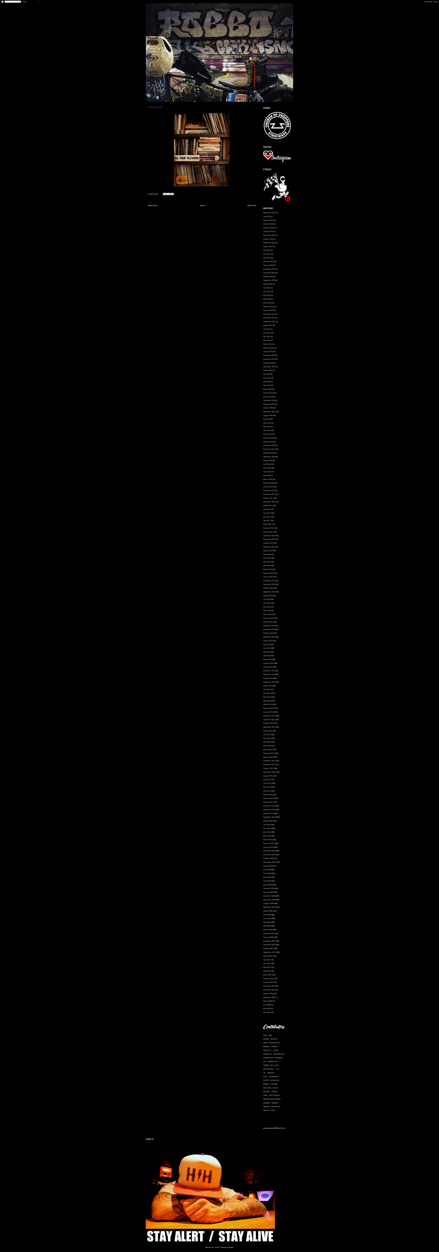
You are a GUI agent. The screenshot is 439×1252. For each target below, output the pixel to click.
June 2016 (267, 558)
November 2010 (269, 810)
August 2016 (267, 550)
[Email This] (164, 194)
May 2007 (266, 967)
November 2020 (269, 359)
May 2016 (266, 562)
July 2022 (266, 288)
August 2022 (267, 284)
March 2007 (267, 975)
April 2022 (266, 299)
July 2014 (266, 644)
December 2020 (269, 355)
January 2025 (268, 220)
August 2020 (267, 370)
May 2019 (266, 427)
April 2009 (266, 881)
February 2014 (268, 663)
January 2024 (268, 231)
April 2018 (266, 475)
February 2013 (268, 708)
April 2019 (266, 430)
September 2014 (269, 637)
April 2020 (266, 385)
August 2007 (267, 956)
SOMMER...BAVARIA (270, 1103)
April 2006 (266, 1012)
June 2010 (267, 828)
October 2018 (268, 453)
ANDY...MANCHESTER (271, 1043)
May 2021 (266, 336)
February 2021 (268, 348)
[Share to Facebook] (170, 194)
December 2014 (269, 626)
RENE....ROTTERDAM (271, 1095)
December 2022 (269, 269)
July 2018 (266, 464)
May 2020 (266, 382)
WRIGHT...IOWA (269, 1110)
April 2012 (266, 746)
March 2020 (267, 389)
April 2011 (266, 791)
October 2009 (268, 858)
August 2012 (267, 731)
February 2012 (268, 753)
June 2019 (267, 423)
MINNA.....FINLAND (270, 1084)
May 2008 (266, 922)
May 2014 (266, 652)
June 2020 (267, 378)
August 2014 (267, 641)
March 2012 (267, 749)
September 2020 (269, 367)
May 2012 (266, 742)
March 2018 (267, 479)
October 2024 (268, 224)
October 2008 (268, 903)
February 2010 (268, 843)
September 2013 (269, 682)
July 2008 (266, 915)
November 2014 (269, 629)
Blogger (230, 1247)
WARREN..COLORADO (271, 1107)
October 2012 (268, 723)
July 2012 (266, 734)
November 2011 (269, 764)
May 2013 (266, 697)
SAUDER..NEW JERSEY (272, 1099)
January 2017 (268, 532)
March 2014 (267, 659)
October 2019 (268, 408)
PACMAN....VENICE (270, 1091)
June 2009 (267, 873)
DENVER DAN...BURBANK (272, 1058)
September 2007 (269, 952)
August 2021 (267, 325)
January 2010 (268, 847)
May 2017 (266, 517)
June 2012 (267, 738)
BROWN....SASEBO (270, 1046)
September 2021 (269, 321)
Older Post (251, 205)
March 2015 (267, 614)
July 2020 (266, 374)
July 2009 (266, 869)
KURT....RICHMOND (270, 1076)
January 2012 (268, 757)
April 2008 (266, 926)
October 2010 (268, 813)
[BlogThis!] (166, 194)
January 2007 (268, 982)
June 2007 (267, 963)
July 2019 (266, 419)
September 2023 (269, 243)
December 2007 (269, 941)
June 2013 (267, 693)
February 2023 (268, 261)
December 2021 (269, 314)
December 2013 (269, 671)
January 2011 (268, 802)
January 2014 (268, 667)
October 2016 (268, 543)
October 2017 (268, 498)
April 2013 (266, 701)
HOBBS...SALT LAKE (270, 1065)
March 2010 (267, 840)
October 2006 (268, 993)
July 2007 (266, 960)
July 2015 (266, 599)
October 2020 (268, 363)
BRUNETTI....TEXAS (270, 1050)
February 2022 (268, 306)
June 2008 (267, 918)
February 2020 (268, 393)
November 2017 (269, 494)
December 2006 (269, 986)
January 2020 (268, 397)
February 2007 (268, 978)
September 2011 (269, 772)
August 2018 (267, 460)
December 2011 (269, 761)
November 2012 (269, 719)
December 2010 (269, 806)
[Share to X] (168, 194)
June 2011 (267, 783)
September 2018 (269, 457)
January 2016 (268, 577)
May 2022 (266, 295)
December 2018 (269, 445)
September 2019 (269, 412)
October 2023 (268, 239)
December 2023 (269, 235)
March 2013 (267, 704)
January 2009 (268, 892)
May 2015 (266, 607)
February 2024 (268, 228)
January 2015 (268, 622)
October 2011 (268, 768)
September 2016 (269, 547)
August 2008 (267, 911)
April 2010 (266, 836)
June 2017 (267, 513)
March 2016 (267, 569)
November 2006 (269, 990)
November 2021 (269, 318)
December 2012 (269, 716)
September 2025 (269, 213)
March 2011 (267, 795)
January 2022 (268, 310)
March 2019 (267, 434)
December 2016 (269, 535)
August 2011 (267, 776)
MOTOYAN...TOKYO (270, 1088)
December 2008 (269, 896)
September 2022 (269, 280)
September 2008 (269, 907)
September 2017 (269, 502)
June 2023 (267, 254)
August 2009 (267, 866)
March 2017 (267, 524)
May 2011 (266, 787)
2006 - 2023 (267, 1035)
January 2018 (268, 487)
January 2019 (268, 442)
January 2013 (268, 712)
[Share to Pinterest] (173, 194)
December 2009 (269, 851)
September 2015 (269, 592)
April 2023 (266, 258)
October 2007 (268, 948)
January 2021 (268, 351)
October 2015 (268, 588)
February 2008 (268, 933)
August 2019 (267, 415)
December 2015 (269, 580)
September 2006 (269, 997)
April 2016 (266, 565)
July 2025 (266, 216)
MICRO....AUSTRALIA (271, 1080)
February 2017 (268, 528)
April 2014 (266, 656)
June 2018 (267, 468)
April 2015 (266, 610)
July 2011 (266, 779)
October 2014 (268, 633)
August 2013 (267, 686)
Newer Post (152, 205)
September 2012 (269, 727)
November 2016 (269, 539)
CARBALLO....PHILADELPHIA (274, 1054)
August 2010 (267, 821)
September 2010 (269, 817)
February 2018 (268, 483)
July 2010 (266, 825)
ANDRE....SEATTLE (270, 1039)
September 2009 (269, 862)
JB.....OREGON (268, 1073)
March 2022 (267, 303)
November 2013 (269, 674)
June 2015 (267, 603)
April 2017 (266, 520)
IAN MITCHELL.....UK (271, 1069)
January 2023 (268, 265)
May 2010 (266, 832)
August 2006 (267, 1001)
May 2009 (266, 877)
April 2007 (266, 971)
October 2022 (268, 276)
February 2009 (268, 888)
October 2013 (268, 678)
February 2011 (268, 798)
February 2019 (268, 438)
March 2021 (267, 344)
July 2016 (266, 554)
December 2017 (269, 490)
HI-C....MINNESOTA (270, 1061)
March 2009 (267, 885)
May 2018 (266, 472)
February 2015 (268, 618)
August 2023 (267, 246)
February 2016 (268, 573)
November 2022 (269, 273)
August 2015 (267, 595)
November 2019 (269, 404)
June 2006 (267, 1005)
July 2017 (266, 509)
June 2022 (267, 291)
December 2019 (269, 400)
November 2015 (269, 584)
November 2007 (269, 945)
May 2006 (266, 1008)
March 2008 (267, 930)
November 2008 (269, 900)
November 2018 (269, 449)
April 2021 (266, 340)
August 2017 (267, 505)
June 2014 (267, 648)
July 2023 (266, 250)
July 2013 (266, 689)
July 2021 (266, 329)
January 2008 (268, 937)
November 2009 (269, 854)
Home (202, 205)
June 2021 (267, 333)
